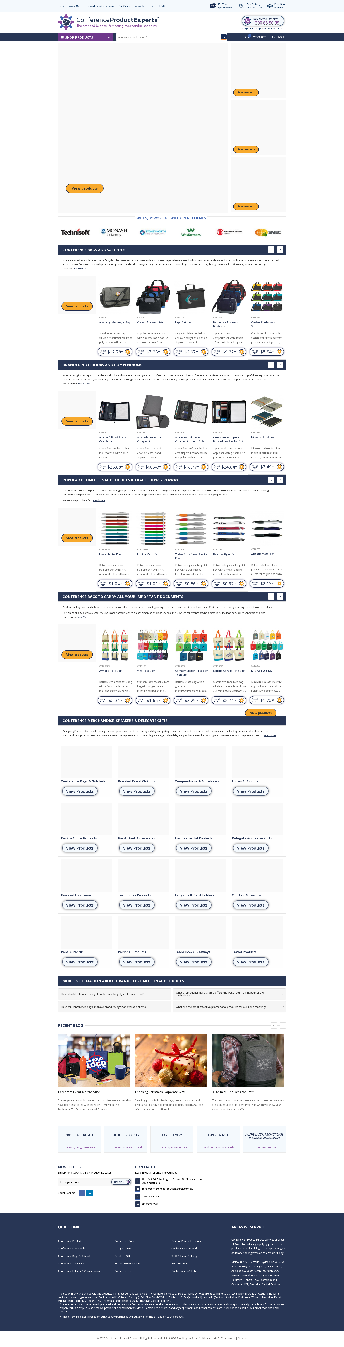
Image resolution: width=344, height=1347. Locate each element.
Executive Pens (180, 1263)
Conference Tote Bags (71, 1263)
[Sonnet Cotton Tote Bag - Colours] (267, 645)
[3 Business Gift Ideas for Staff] (249, 1060)
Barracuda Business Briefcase (187, 324)
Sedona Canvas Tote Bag (191, 670)
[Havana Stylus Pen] (191, 528)
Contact (278, 36)
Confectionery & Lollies (185, 1271)
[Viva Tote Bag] (115, 645)
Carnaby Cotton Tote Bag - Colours (153, 672)
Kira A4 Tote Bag (223, 670)
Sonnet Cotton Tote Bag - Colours (267, 672)
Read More (80, 268)
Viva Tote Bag (108, 670)
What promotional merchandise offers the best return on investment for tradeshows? (220, 994)
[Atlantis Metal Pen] (229, 528)
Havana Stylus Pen (186, 554)
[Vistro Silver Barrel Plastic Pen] (153, 528)
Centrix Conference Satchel (225, 324)
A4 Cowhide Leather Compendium (111, 439)
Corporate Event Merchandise (79, 1092)
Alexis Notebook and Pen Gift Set (266, 439)
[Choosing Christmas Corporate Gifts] (172, 1060)
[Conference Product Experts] (108, 22)
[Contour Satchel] (267, 297)
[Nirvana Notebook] (229, 412)
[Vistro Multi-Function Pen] (267, 528)
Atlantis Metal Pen (224, 554)
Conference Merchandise (72, 1248)
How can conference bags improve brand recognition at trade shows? (104, 1006)
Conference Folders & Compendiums (79, 1271)
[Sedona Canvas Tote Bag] (191, 645)
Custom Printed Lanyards (186, 1241)
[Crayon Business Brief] (115, 297)
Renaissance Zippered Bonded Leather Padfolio (190, 439)
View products (85, 188)
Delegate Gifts (123, 1248)
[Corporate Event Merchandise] (95, 1060)
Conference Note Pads (184, 1248)
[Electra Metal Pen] (115, 528)
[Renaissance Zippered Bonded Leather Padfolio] (191, 412)
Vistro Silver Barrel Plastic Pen (153, 556)
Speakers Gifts (123, 1256)
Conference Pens (125, 1271)
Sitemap (242, 1338)
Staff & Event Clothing (184, 1256)
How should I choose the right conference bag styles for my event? (102, 993)
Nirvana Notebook (224, 437)
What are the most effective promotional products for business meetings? (222, 1006)
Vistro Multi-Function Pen (267, 554)
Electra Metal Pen (110, 554)
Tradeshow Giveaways (128, 1263)
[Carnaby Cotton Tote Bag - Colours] (153, 645)
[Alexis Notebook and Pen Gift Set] (267, 412)
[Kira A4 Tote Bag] (229, 645)
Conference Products (70, 1241)
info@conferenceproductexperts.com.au (262, 28)
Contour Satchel (261, 322)
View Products (80, 791)
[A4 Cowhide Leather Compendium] (115, 412)
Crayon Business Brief (112, 322)
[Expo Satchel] (153, 297)
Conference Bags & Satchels (74, 1256)
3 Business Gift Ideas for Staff (233, 1092)
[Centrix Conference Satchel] (229, 297)
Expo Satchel (145, 322)
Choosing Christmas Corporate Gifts (160, 1092)
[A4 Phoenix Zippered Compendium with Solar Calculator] (153, 412)
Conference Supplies (126, 1241)
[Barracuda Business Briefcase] (191, 297)
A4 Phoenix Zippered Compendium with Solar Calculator (152, 440)
